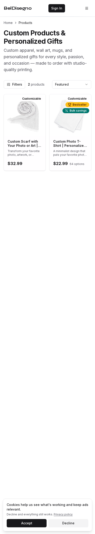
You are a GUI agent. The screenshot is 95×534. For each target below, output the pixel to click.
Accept (26, 523)
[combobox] (71, 84)
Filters (17, 84)
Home (8, 23)
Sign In (56, 8)
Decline (68, 523)
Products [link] (25, 23)
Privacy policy (63, 514)
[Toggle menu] (86, 8)
